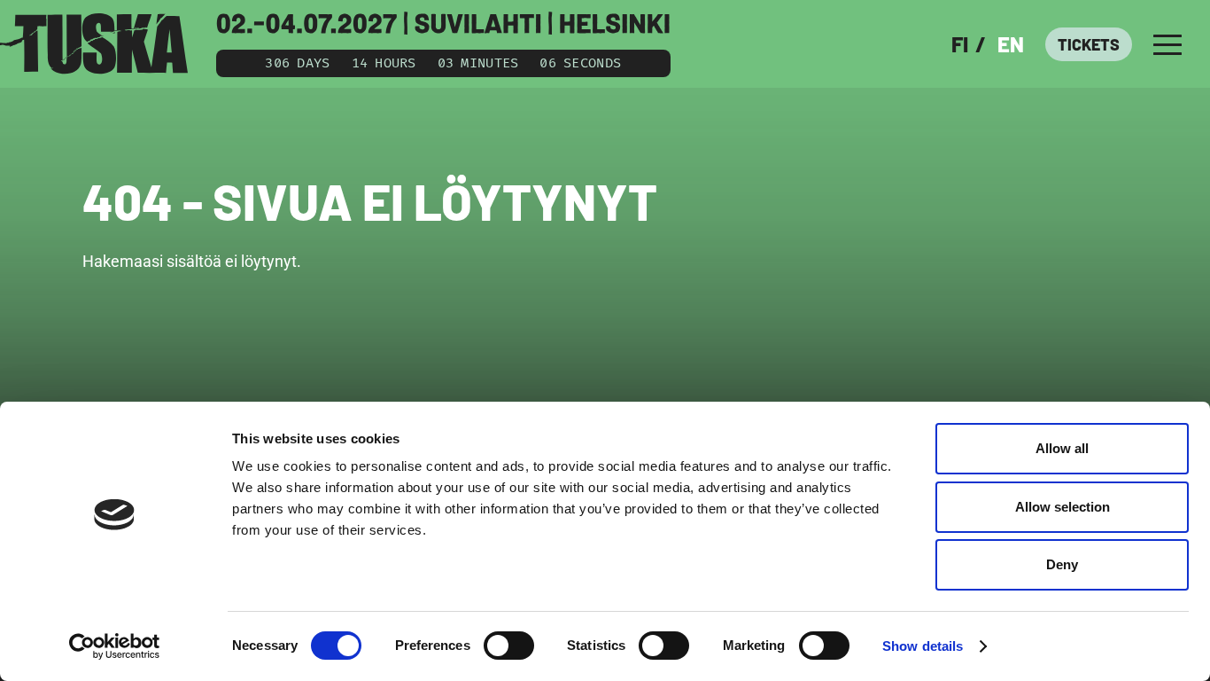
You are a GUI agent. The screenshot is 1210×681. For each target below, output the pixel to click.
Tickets (1089, 44)
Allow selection (1062, 506)
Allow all (1062, 448)
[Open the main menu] (1167, 44)
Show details (922, 646)
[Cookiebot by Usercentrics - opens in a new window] (114, 646)
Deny (1062, 564)
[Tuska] (94, 44)
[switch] (509, 645)
